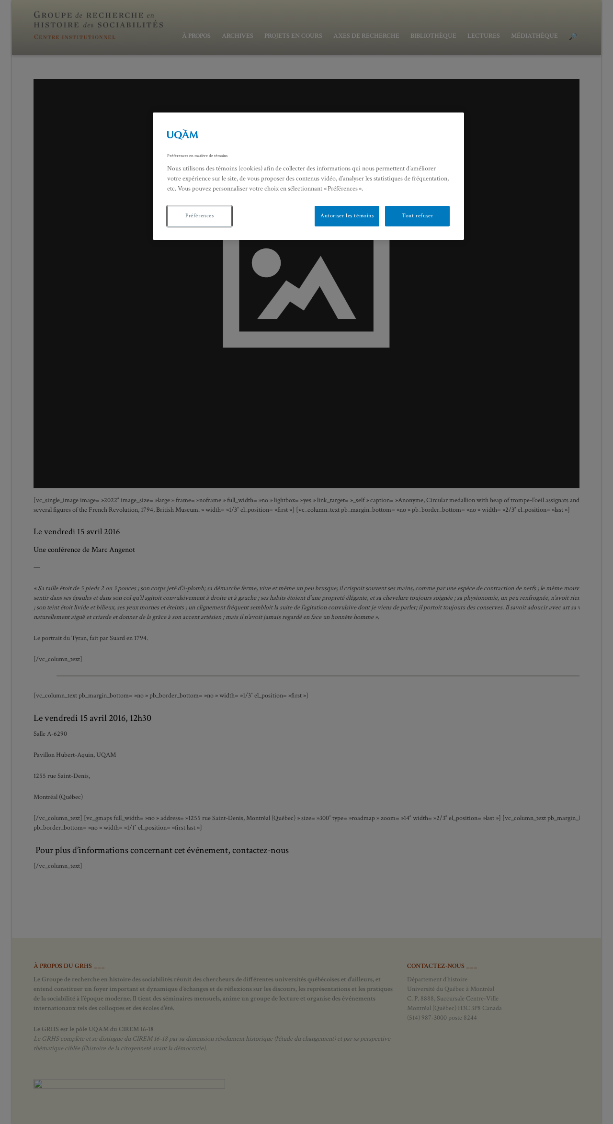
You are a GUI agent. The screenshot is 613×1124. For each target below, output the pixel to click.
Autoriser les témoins (347, 215)
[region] (308, 176)
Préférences (199, 215)
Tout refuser (417, 215)
